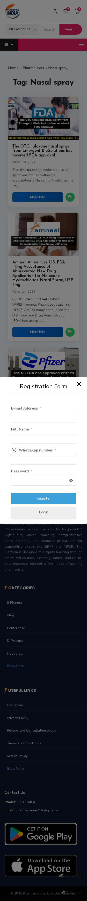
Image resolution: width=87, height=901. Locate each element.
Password (21, 471)
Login (43, 512)
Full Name (22, 429)
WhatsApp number (37, 450)
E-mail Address (26, 408)
